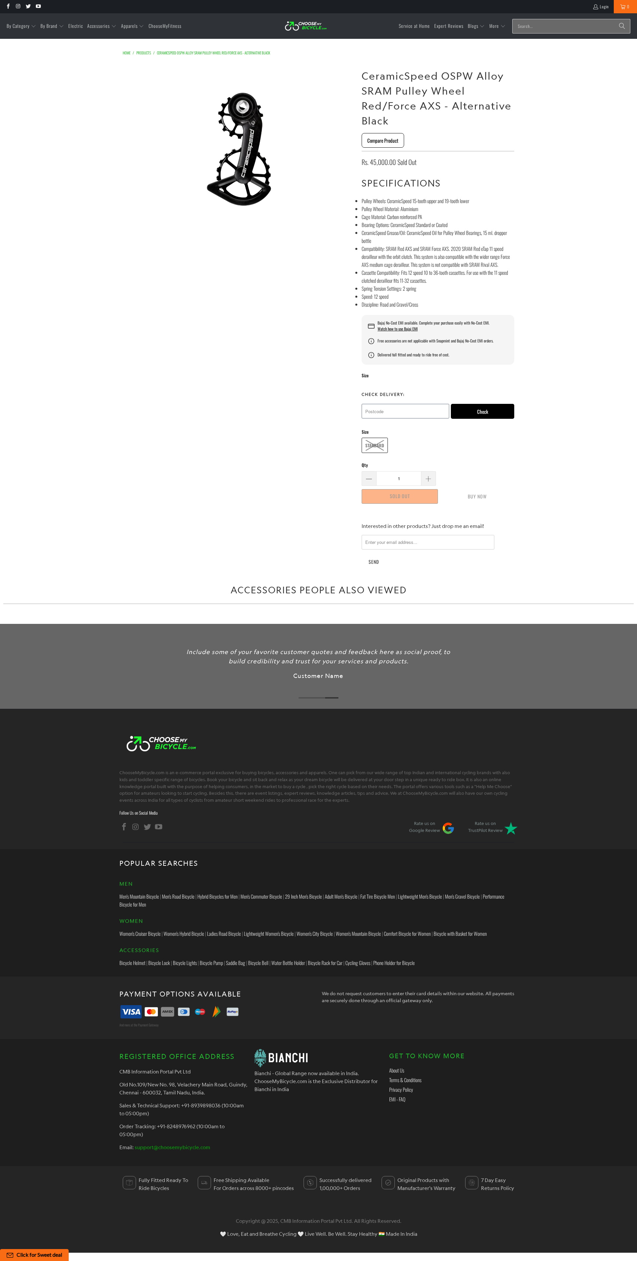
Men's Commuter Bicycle (261, 896)
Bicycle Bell (258, 962)
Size (365, 375)
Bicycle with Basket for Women (460, 933)
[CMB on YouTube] (38, 6)
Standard (374, 445)
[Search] (622, 26)
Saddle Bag (235, 962)
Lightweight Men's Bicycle (420, 896)
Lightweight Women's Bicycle (269, 933)
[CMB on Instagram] (18, 6)
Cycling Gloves (357, 962)
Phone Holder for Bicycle (394, 962)
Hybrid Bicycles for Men (217, 896)
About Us (396, 1070)
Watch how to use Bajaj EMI (398, 329)
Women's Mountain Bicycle (358, 933)
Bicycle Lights (185, 962)
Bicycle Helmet (132, 962)
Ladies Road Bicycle (224, 933)
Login (604, 6)
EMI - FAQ (397, 1099)
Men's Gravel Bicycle (462, 896)
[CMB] (305, 26)
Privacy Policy (401, 1089)
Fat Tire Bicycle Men (377, 896)
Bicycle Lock (159, 962)
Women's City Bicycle (315, 933)
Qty (365, 465)
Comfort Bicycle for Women (407, 933)
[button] (21, 26)
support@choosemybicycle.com (172, 1147)
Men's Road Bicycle (178, 896)
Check (482, 411)
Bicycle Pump (211, 962)
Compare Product (382, 140)
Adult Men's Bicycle (341, 896)
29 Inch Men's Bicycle (303, 896)
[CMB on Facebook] (8, 6)
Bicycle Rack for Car (325, 962)
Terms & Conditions (405, 1079)
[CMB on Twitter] (28, 6)
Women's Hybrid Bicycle (184, 933)
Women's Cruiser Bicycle (140, 933)
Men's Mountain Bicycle (139, 896)
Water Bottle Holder (288, 962)
